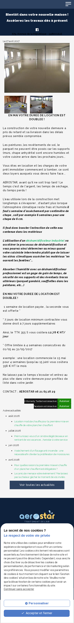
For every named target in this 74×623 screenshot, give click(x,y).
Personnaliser (39, 603)
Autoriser (64, 401)
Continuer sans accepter (19, 589)
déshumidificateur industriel (45, 240)
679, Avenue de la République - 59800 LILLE (37, 33)
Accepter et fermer (38, 613)
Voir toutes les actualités (37, 484)
